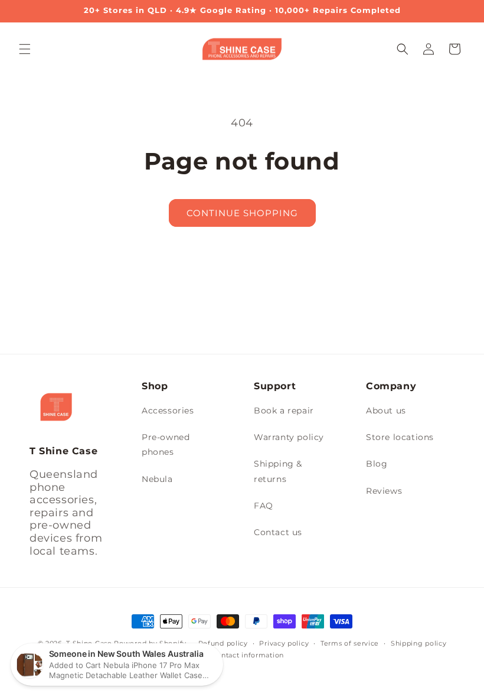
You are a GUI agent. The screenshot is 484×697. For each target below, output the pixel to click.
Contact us (278, 532)
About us (386, 410)
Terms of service (350, 643)
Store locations (400, 437)
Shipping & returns (278, 471)
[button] (25, 49)
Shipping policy (419, 643)
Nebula (157, 479)
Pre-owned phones (165, 444)
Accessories (168, 410)
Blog (376, 463)
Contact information (248, 655)
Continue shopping (242, 213)
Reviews (384, 491)
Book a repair (284, 410)
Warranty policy (289, 437)
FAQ (263, 505)
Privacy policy (284, 643)
